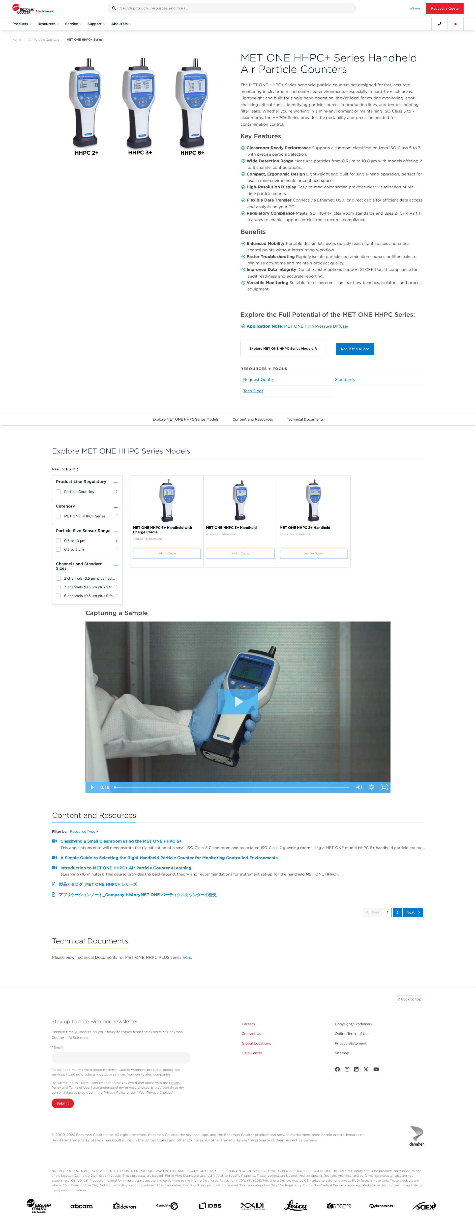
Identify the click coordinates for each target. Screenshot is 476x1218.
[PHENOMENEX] (381, 1207)
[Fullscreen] (384, 787)
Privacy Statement (351, 1043)
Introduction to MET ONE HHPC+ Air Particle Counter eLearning (125, 868)
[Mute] (358, 787)
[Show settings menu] (371, 787)
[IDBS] (210, 1207)
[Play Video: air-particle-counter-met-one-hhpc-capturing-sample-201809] (238, 701)
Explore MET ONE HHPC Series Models (185, 419)
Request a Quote (445, 8)
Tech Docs (253, 391)
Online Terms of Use (352, 1034)
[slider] (232, 787)
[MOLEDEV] (338, 1207)
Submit (63, 1103)
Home (16, 39)
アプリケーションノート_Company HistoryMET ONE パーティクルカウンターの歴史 (138, 894)
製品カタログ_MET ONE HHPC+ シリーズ (98, 884)
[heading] (58, 491)
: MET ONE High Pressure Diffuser (315, 326)
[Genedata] (167, 1207)
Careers (248, 1024)
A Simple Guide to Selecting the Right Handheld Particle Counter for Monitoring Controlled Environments (169, 857)
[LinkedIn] (356, 1070)
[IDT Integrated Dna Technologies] (253, 1207)
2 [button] (397, 912)
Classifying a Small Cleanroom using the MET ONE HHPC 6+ (121, 841)
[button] (114, 8)
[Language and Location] (456, 23)
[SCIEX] (424, 1207)
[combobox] (232, 8)
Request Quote (258, 379)
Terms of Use (79, 1087)
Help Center (252, 1053)
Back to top (411, 999)
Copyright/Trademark (354, 1024)
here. (187, 957)
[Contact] (439, 23)
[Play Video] (92, 787)
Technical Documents (305, 419)
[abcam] (81, 1207)
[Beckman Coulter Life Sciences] (32, 8)
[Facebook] (337, 1070)
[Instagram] (347, 1070)
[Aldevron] (124, 1207)
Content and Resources (253, 419)
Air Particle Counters (44, 39)
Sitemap (342, 1053)
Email (57, 1047)
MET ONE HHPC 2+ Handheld (305, 528)
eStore (415, 8)
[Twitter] (365, 1070)
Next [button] (411, 912)
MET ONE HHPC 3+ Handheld (231, 528)
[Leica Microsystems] (295, 1207)
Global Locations (256, 1043)
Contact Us (251, 1034)
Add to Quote (167, 553)
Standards (345, 379)
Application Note (264, 326)
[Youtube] (376, 1070)
